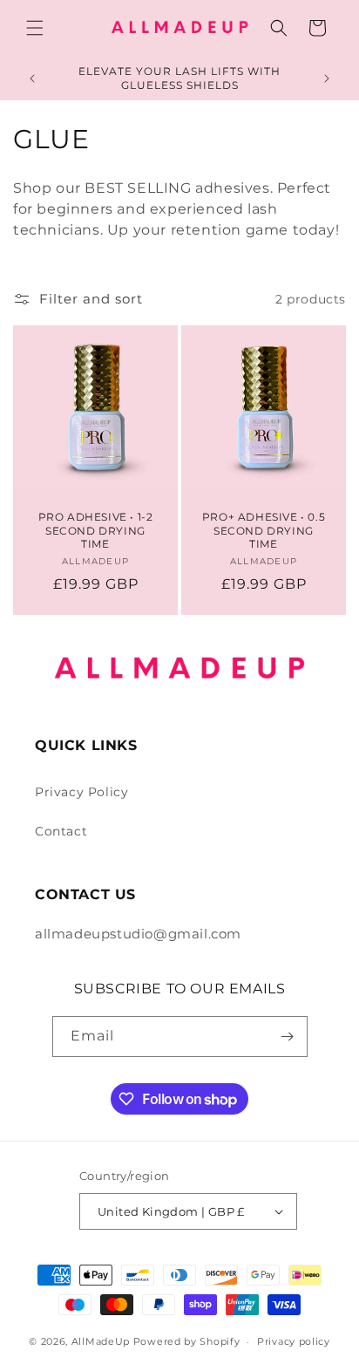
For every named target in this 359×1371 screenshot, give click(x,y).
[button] (35, 28)
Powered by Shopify (186, 1341)
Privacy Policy (81, 792)
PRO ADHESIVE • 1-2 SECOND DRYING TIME (95, 530)
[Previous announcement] (32, 78)
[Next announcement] (327, 78)
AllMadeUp (102, 1341)
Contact (61, 831)
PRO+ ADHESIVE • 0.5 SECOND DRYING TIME (263, 530)
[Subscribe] (287, 1036)
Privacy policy (293, 1341)
